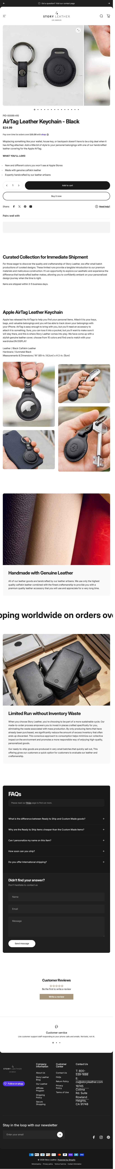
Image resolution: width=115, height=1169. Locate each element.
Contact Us (61, 1073)
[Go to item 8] (58, 109)
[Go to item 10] (65, 109)
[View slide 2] (56, 1042)
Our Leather (41, 1084)
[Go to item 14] (78, 109)
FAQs (28, 803)
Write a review (56, 996)
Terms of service (60, 1164)
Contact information (74, 1164)
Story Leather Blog (42, 1078)
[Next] (109, 3)
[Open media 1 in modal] (78, 30)
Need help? (104, 206)
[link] (82, 1089)
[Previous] (4, 3)
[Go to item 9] (61, 109)
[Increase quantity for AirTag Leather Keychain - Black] (19, 185)
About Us (40, 1073)
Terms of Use (62, 1092)
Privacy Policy (59, 1086)
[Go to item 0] (34, 109)
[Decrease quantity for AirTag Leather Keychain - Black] (6, 185)
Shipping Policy (40, 1096)
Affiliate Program (40, 1089)
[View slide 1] (53, 1042)
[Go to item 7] (55, 109)
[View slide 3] (60, 1042)
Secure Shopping (40, 1103)
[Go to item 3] (41, 109)
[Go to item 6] (51, 109)
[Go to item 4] (44, 109)
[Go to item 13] (75, 109)
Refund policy (36, 1164)
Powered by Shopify (66, 1160)
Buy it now (56, 196)
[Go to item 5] (48, 109)
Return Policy (62, 1081)
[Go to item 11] (68, 109)
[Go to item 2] (38, 109)
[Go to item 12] (71, 109)
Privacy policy (48, 1164)
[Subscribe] (60, 1134)
